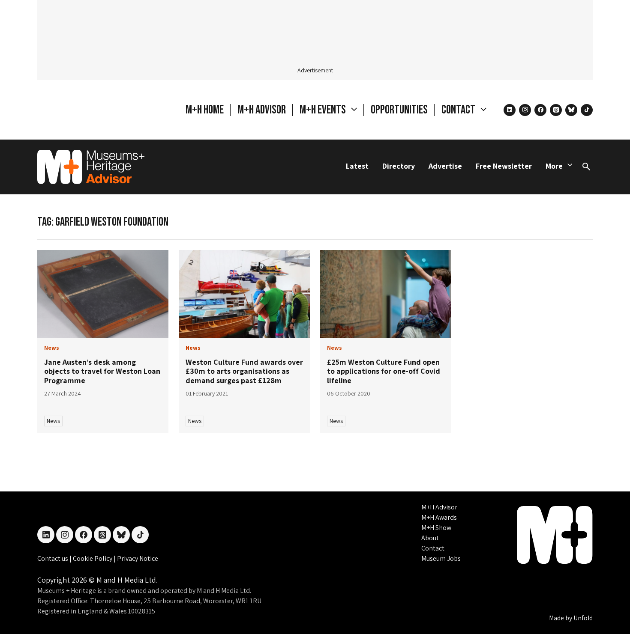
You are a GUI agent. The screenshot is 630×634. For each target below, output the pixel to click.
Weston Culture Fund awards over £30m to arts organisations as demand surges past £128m (244, 371)
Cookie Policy (93, 558)
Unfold (583, 617)
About (430, 537)
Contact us (53, 558)
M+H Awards (439, 517)
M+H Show (436, 527)
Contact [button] (459, 110)
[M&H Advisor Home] (90, 167)
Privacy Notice (137, 558)
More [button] (554, 166)
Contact (432, 548)
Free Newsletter (504, 166)
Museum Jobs (441, 558)
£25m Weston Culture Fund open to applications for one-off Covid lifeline (383, 371)
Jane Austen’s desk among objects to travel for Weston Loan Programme (102, 371)
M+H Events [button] (324, 110)
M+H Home (205, 110)
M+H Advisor (261, 110)
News (53, 421)
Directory (398, 166)
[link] (102, 294)
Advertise (445, 166)
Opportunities (399, 110)
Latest (357, 166)
